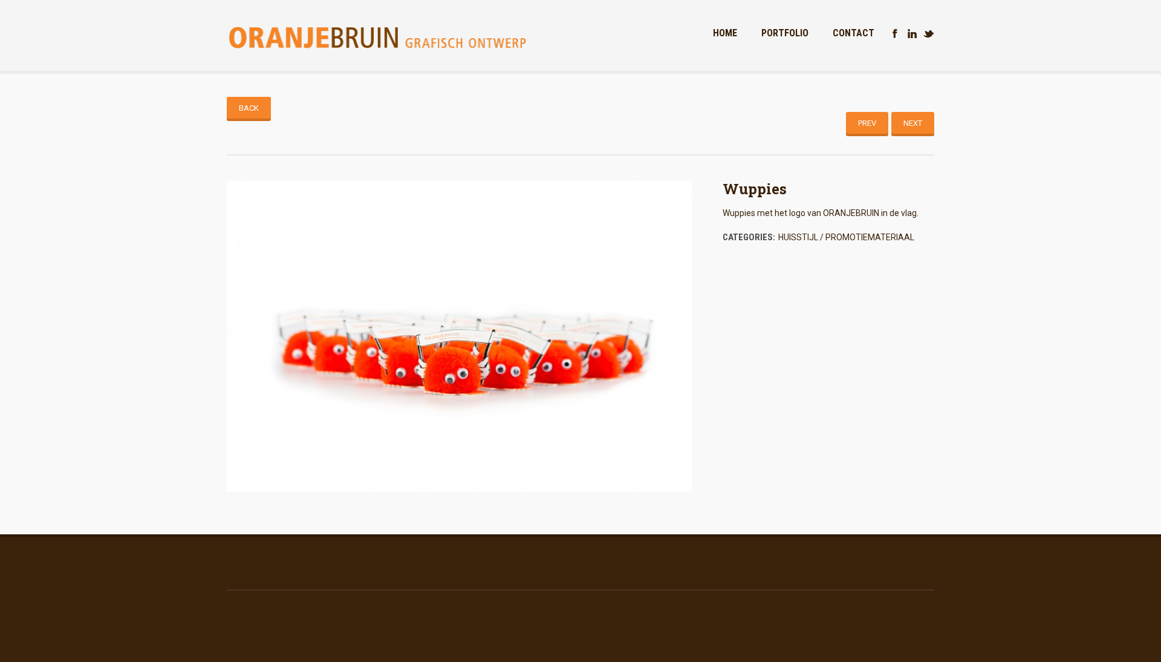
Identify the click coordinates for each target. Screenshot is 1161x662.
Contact (853, 33)
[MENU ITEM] (894, 34)
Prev (867, 123)
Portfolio (784, 33)
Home (725, 33)
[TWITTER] (928, 34)
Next (912, 123)
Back (249, 108)
